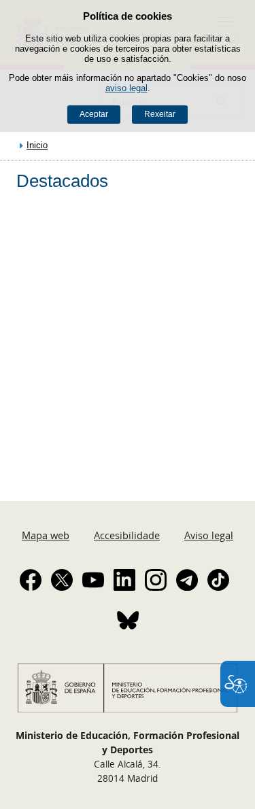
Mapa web (45, 535)
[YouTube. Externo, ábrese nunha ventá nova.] (93, 580)
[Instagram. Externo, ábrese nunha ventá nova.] (156, 580)
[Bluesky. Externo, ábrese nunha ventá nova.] (128, 620)
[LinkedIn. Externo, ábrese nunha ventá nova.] (124, 580)
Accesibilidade (127, 535)
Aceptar (94, 114)
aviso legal (126, 88)
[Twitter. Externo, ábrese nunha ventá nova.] (62, 580)
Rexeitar (159, 114)
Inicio (37, 145)
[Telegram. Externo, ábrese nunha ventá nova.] (187, 580)
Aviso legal (208, 535)
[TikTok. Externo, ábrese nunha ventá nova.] (218, 580)
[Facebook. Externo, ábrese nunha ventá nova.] (30, 580)
